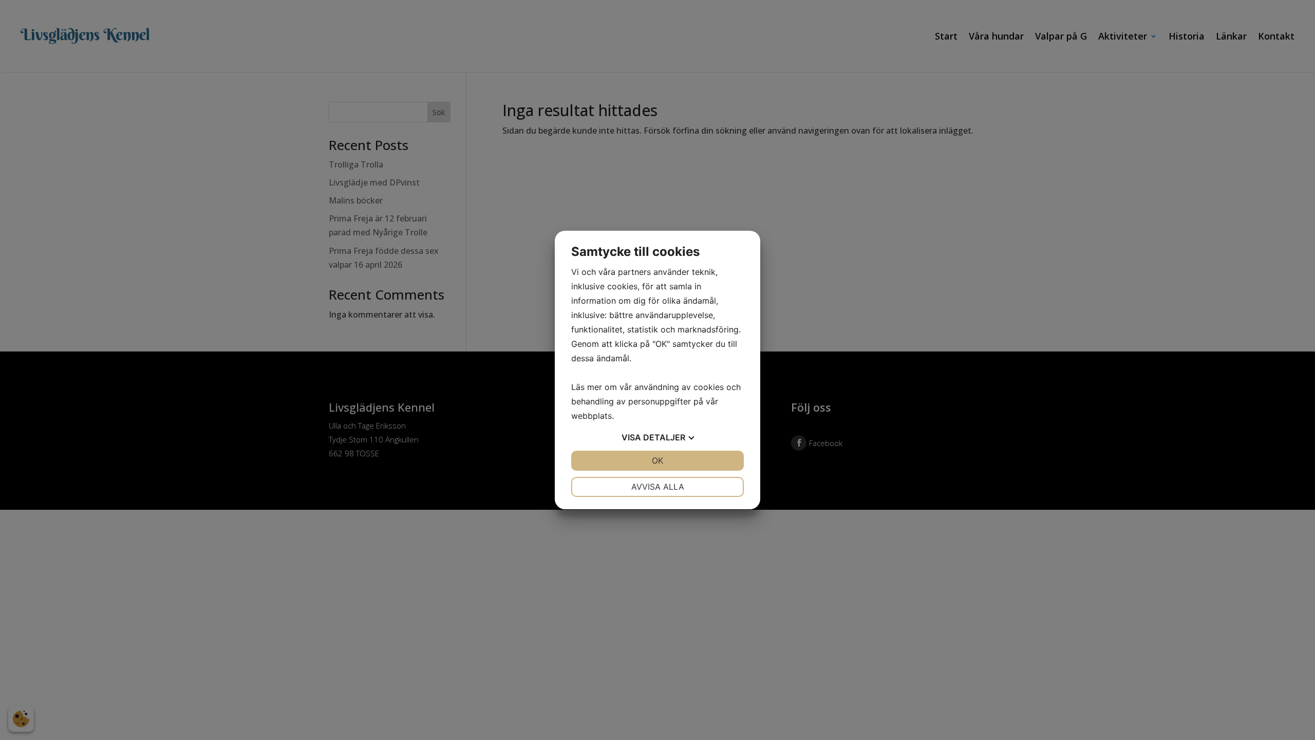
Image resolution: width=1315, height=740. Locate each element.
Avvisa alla (657, 487)
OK (657, 460)
